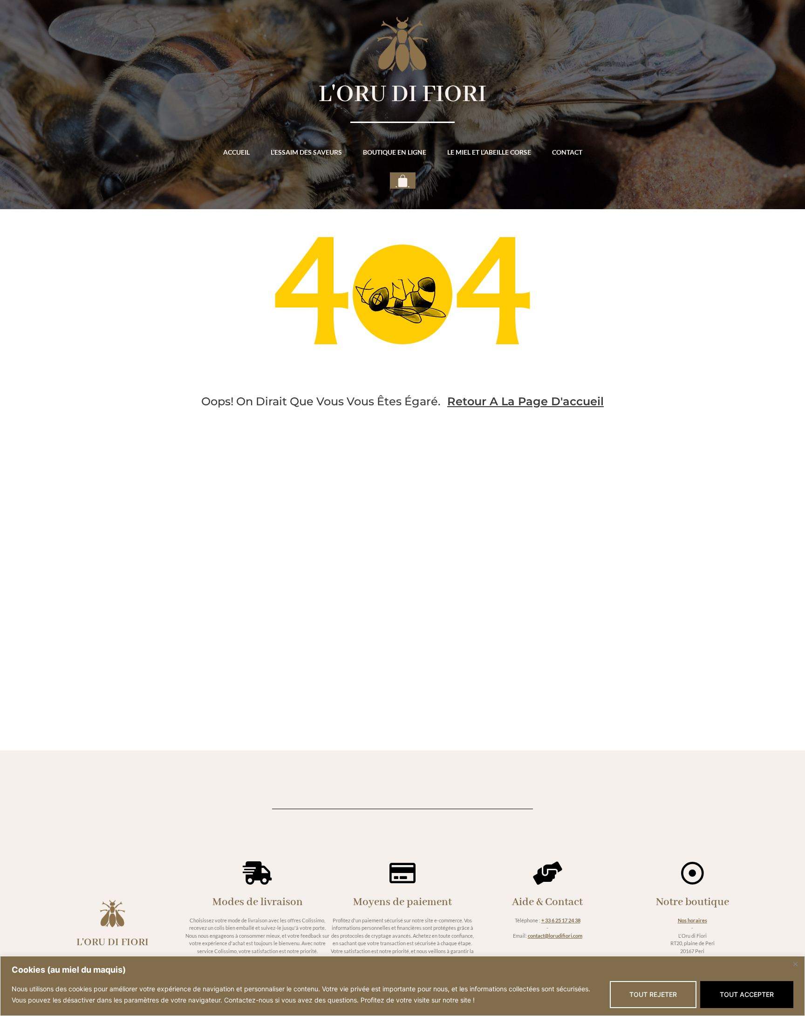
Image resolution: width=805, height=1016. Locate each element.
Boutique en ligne (394, 152)
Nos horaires (692, 920)
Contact (567, 152)
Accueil (236, 152)
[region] (402, 986)
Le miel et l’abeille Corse (489, 152)
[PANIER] (403, 180)
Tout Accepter (747, 994)
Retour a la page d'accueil (525, 401)
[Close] (795, 963)
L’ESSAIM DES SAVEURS (306, 152)
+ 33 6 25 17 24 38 (560, 920)
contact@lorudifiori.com (555, 936)
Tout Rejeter (653, 994)
